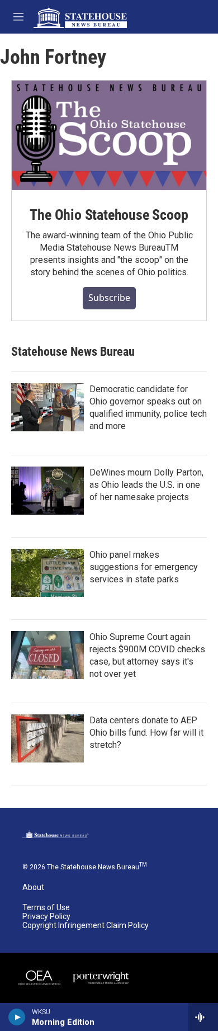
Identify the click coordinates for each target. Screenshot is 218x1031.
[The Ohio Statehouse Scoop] (109, 135)
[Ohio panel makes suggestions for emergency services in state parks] (47, 573)
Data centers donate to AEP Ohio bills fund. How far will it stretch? (146, 732)
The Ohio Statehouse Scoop (109, 214)
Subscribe (109, 297)
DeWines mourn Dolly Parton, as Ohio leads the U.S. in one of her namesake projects (146, 484)
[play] (17, 1017)
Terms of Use (46, 907)
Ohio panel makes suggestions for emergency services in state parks (143, 567)
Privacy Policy (46, 916)
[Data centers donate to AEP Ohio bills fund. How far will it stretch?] (47, 738)
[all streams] (203, 1017)
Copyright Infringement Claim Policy (85, 925)
